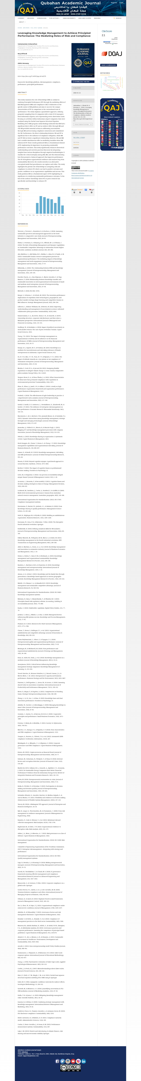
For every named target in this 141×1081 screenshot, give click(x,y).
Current (21, 18)
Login (121, 2)
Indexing (97, 18)
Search (118, 18)
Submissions (41, 18)
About (21, 22)
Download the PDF (81, 81)
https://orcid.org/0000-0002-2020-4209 (25, 69)
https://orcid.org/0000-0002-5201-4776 (25, 49)
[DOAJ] (111, 57)
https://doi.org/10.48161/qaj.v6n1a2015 (33, 76)
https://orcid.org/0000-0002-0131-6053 (25, 59)
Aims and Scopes (84, 18)
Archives (30, 18)
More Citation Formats (82, 124)
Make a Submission (108, 65)
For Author (54, 18)
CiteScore (107, 31)
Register (114, 2)
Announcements (69, 18)
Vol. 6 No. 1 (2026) (36, 28)
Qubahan (25, 1052)
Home (20, 28)
